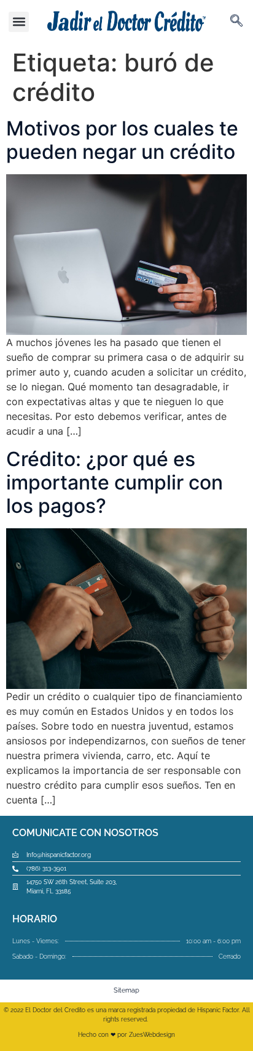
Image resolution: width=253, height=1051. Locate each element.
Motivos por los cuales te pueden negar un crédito (122, 140)
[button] (19, 22)
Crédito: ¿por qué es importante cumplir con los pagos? (114, 482)
